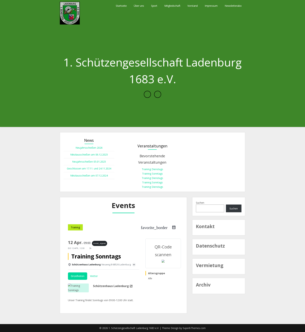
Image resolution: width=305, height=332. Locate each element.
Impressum (211, 5)
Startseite (121, 5)
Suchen (200, 202)
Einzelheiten (77, 276)
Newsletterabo (233, 5)
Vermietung (209, 265)
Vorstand (192, 5)
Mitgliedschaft (172, 5)
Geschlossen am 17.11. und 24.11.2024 (89, 168)
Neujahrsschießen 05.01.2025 (89, 161)
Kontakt (205, 226)
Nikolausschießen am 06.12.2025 (89, 154)
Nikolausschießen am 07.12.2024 (89, 175)
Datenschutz (210, 246)
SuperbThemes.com (194, 328)
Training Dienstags (152, 169)
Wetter (94, 276)
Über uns (139, 5)
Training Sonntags (152, 173)
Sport (154, 5)
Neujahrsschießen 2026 (89, 147)
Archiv (203, 285)
